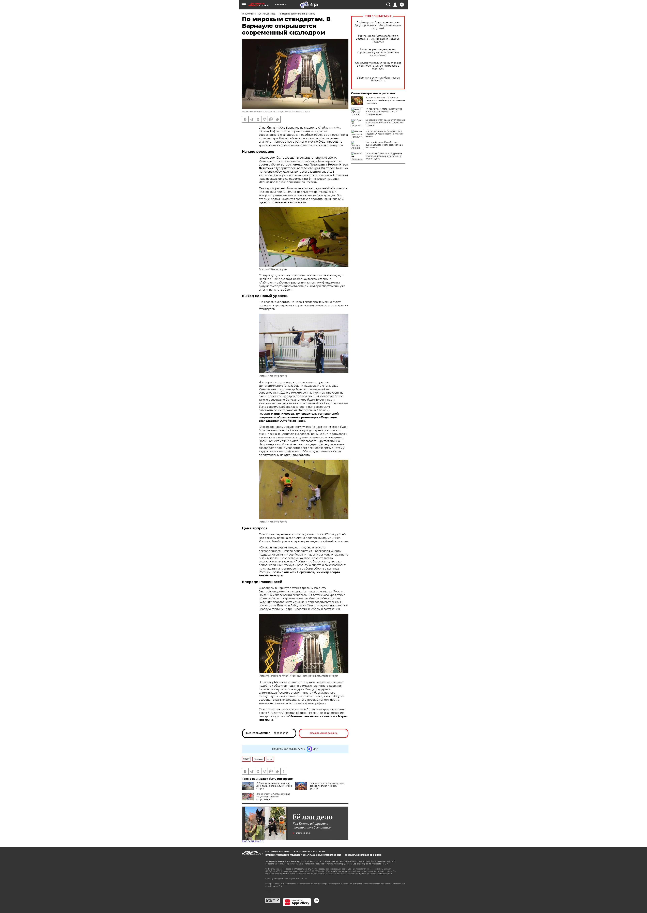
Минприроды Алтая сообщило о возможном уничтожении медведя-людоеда (378, 39)
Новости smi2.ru (253, 841)
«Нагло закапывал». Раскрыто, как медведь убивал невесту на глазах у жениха (384, 134)
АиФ (267, 269)
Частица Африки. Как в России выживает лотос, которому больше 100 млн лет (384, 145)
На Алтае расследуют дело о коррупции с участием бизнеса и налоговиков (378, 52)
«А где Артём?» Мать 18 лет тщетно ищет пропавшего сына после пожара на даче (384, 111)
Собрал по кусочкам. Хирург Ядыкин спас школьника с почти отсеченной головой (385, 123)
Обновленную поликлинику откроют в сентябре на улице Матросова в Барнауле (378, 66)
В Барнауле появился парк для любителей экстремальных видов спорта (274, 786)
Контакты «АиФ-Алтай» (277, 852)
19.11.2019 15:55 (249, 13)
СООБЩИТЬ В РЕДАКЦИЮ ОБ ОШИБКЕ (363, 855)
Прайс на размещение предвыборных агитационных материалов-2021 (303, 855)
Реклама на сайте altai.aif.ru (309, 852)
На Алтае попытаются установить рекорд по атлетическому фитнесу (327, 786)
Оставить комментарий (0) (323, 733)
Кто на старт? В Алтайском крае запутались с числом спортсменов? (273, 797)
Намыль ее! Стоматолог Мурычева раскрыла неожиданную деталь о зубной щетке (384, 156)
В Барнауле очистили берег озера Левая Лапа (378, 79)
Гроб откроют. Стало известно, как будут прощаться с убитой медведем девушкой (378, 25)
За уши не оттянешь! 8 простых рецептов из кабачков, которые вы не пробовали (385, 100)
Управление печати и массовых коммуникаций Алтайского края (276, 111)
